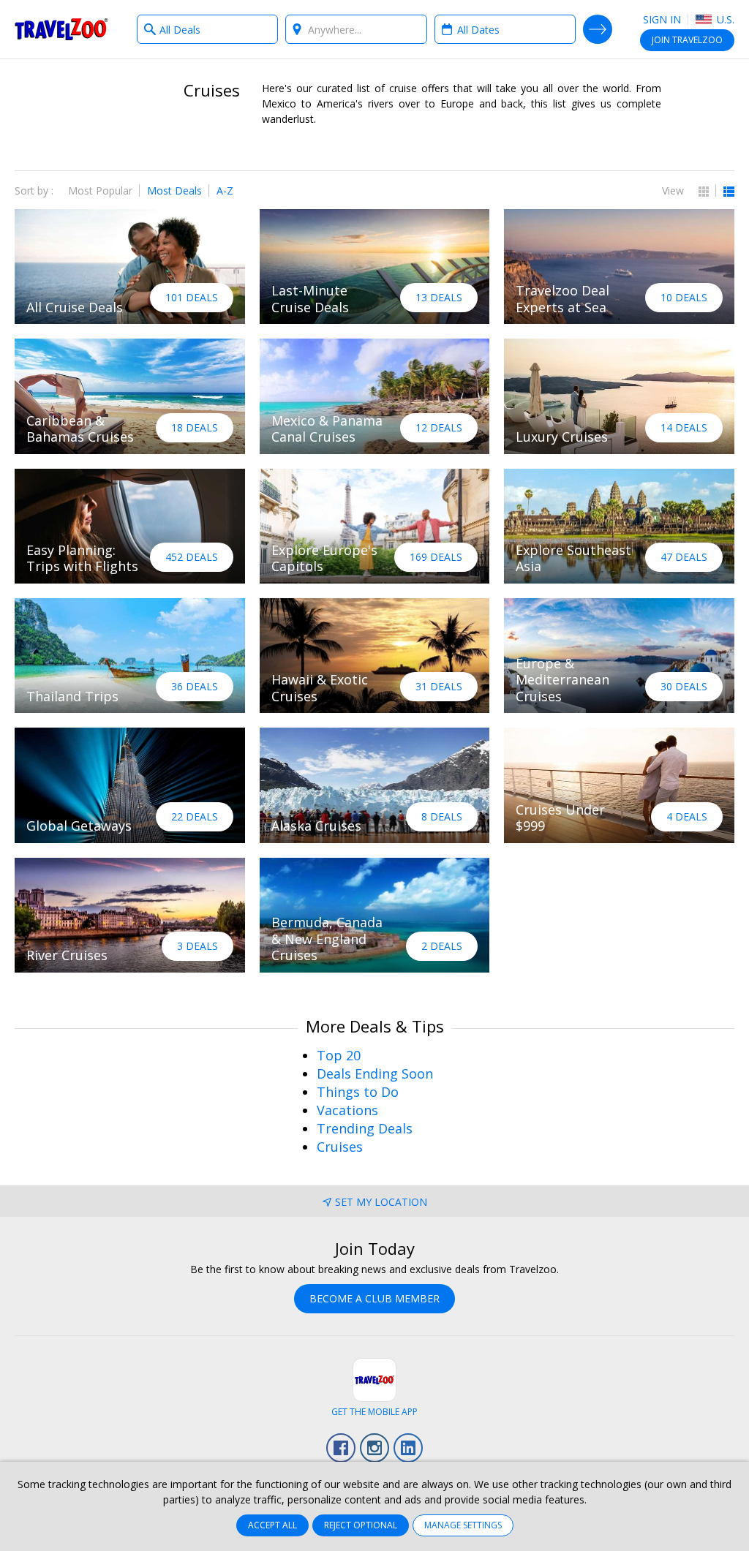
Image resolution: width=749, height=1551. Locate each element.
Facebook (340, 1448)
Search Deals (597, 29)
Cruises (340, 1146)
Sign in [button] (662, 19)
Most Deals (174, 190)
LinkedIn (408, 1448)
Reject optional (360, 1525)
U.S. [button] (724, 19)
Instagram (374, 1448)
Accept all (272, 1525)
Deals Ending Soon (375, 1073)
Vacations (347, 1110)
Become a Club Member (374, 1298)
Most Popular (100, 190)
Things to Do (358, 1092)
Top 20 (339, 1055)
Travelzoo (61, 29)
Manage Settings (463, 1525)
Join (687, 40)
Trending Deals (365, 1128)
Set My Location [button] (381, 1202)
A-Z (225, 190)
